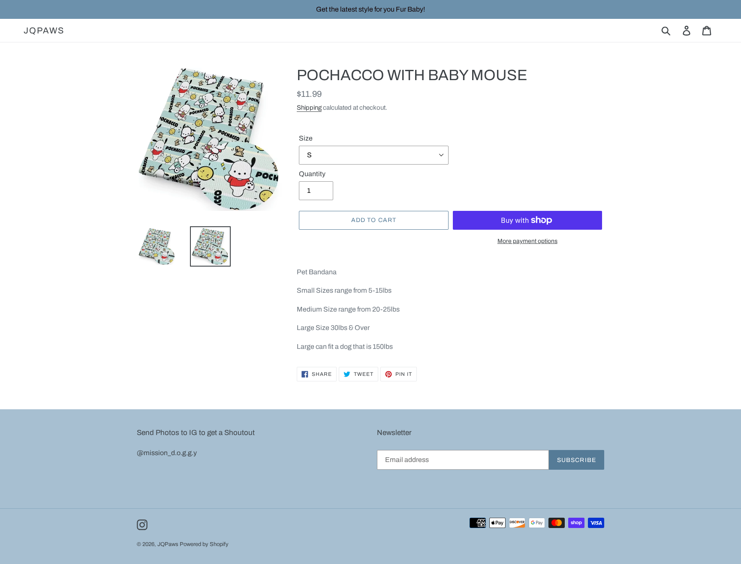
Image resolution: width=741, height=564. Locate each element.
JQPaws (44, 30)
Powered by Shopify (204, 544)
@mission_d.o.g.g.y (167, 452)
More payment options (527, 241)
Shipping (309, 107)
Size (306, 138)
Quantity (312, 173)
